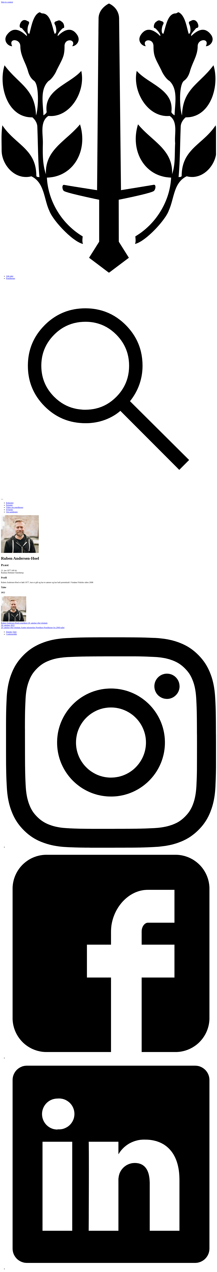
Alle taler (9, 276)
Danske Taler (11, 632)
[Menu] (2, 499)
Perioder (9, 505)
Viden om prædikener (14, 507)
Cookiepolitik (11, 634)
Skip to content (7, 2)
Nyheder (9, 510)
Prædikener (10, 278)
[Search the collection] (108, 496)
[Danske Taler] (108, 272)
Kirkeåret (9, 503)
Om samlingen (12, 512)
